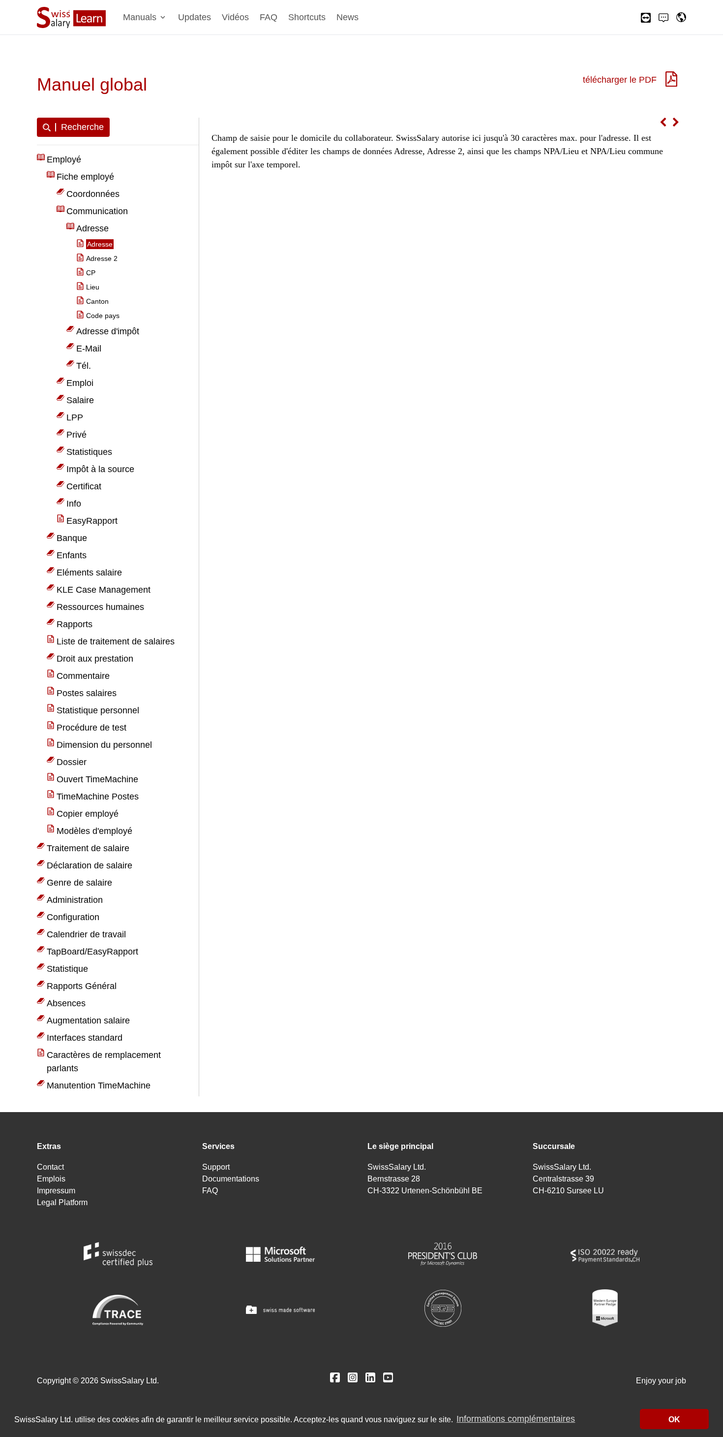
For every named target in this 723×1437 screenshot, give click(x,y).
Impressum (56, 1190)
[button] (145, 17)
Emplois (51, 1179)
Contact (50, 1167)
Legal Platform (62, 1202)
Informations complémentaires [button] (515, 1419)
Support (216, 1167)
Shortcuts (307, 17)
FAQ (268, 17)
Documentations (230, 1179)
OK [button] (674, 1419)
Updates (194, 17)
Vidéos (235, 17)
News (347, 17)
